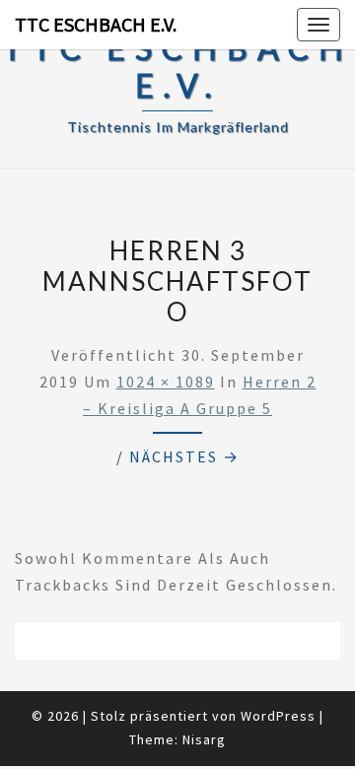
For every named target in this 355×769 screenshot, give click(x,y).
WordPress (278, 716)
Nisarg (204, 739)
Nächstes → (184, 456)
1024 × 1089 (165, 381)
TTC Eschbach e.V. (96, 24)
